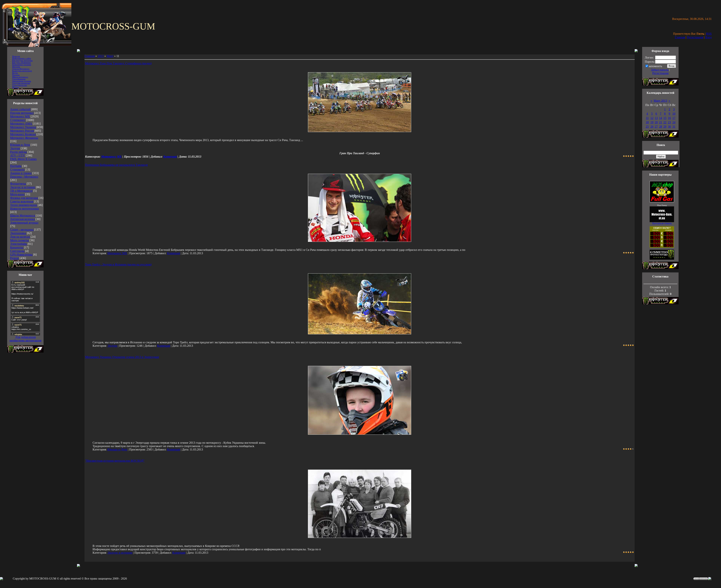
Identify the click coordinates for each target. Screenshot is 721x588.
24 (673, 122)
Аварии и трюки (21, 173)
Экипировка (18, 233)
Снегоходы (17, 251)
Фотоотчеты (18, 183)
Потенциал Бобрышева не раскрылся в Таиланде (116, 164)
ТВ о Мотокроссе (21, 190)
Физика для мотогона (24, 197)
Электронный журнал (24, 222)
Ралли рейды (18, 151)
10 (673, 113)
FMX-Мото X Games (23, 159)
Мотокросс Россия (22, 130)
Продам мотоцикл (21, 112)
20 (656, 122)
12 (651, 118)
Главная (680, 37)
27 (656, 126)
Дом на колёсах (20, 236)
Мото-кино (17, 194)
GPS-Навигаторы (21, 254)
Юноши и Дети (20, 144)
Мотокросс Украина (23, 127)
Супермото (17, 169)
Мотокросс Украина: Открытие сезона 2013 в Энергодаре (122, 357)
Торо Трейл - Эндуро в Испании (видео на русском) (118, 264)
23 (669, 122)
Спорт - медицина (21, 229)
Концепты (16, 247)
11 (647, 118)
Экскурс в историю (22, 187)
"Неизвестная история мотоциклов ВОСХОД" (115, 460)
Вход (708, 37)
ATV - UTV (17, 155)
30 (669, 126)
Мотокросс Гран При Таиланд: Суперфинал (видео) (118, 63)
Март (110, 56)
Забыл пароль (659, 69)
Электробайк (18, 243)
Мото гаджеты (19, 240)
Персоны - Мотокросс (24, 176)
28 (660, 126)
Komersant (170, 156)
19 (651, 122)
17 (673, 118)
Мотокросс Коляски (23, 134)
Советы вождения (21, 201)
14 (660, 118)
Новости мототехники (24, 208)
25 (647, 126)
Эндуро (15, 148)
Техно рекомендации (23, 205)
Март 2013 (660, 100)
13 (656, 118)
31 (673, 126)
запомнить (655, 66)
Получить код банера (662, 223)
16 (669, 118)
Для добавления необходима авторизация (25, 338)
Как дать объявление (21, 63)
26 (651, 126)
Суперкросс (17, 120)
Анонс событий (20, 109)
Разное (14, 258)
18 (647, 122)
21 (660, 122)
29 (664, 126)
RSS (709, 33)
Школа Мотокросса (22, 215)
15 (664, 118)
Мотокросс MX (20, 116)
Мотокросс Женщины (24, 137)
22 (664, 122)
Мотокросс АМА (21, 123)
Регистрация (695, 37)
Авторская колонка (22, 219)
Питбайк (15, 166)
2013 (101, 56)
